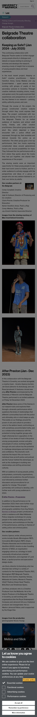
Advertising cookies (16, 692)
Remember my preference (18, 708)
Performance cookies (16, 696)
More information (18, 713)
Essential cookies (15, 683)
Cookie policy (29, 680)
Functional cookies (15, 687)
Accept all (18, 703)
